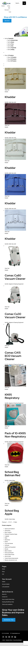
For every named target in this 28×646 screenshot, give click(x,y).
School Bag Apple (12, 512)
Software (7, 545)
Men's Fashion (8, 551)
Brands (6, 549)
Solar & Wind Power (9, 554)
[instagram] (9, 637)
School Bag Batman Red (12, 473)
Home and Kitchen (9, 552)
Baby (6, 538)
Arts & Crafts (8, 556)
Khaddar (10, 97)
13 (13, 522)
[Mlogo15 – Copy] (6, 2)
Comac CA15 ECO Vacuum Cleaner (13, 356)
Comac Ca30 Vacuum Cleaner (15, 315)
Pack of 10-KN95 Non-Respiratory (15, 434)
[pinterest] (12, 637)
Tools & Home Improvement (11, 558)
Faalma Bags (12, 480)
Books (6, 541)
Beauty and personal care (11, 560)
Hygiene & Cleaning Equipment (16, 284)
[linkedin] (15, 637)
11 (11, 522)
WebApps (20, 640)
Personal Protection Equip (11, 534)
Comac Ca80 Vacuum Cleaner (15, 277)
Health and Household (10, 547)
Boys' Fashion (8, 532)
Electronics (7, 539)
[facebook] (3, 637)
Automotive (7, 530)
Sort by (12, 40)
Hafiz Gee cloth (12, 102)
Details (6, 91)
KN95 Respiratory (12, 396)
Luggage (7, 536)
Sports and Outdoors (10, 528)
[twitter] (6, 637)
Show (11, 57)
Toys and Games (9, 543)
